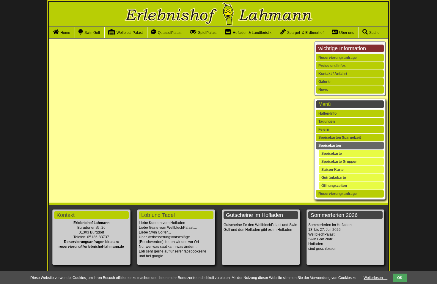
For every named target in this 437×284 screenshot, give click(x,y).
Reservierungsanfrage (337, 58)
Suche (374, 33)
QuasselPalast (169, 33)
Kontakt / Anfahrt (332, 74)
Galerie (324, 82)
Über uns (346, 33)
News (323, 90)
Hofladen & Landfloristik (252, 33)
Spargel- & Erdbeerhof (305, 33)
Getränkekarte (333, 178)
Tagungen (326, 121)
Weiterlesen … (375, 278)
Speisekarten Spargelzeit (339, 137)
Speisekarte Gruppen (339, 162)
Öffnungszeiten (334, 186)
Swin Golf (92, 33)
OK (400, 278)
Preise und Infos (332, 66)
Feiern (323, 129)
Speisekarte (331, 154)
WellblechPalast (130, 33)
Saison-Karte (332, 170)
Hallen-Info (327, 113)
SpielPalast (207, 33)
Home (65, 33)
